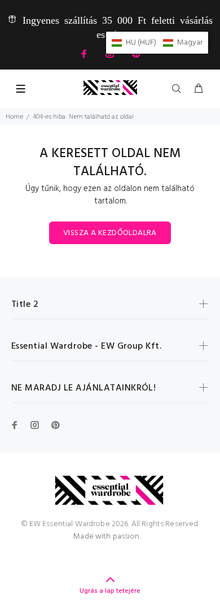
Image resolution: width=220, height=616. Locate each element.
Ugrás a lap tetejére (110, 591)
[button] (157, 43)
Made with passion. (107, 536)
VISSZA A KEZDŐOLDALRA (110, 233)
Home (14, 117)
